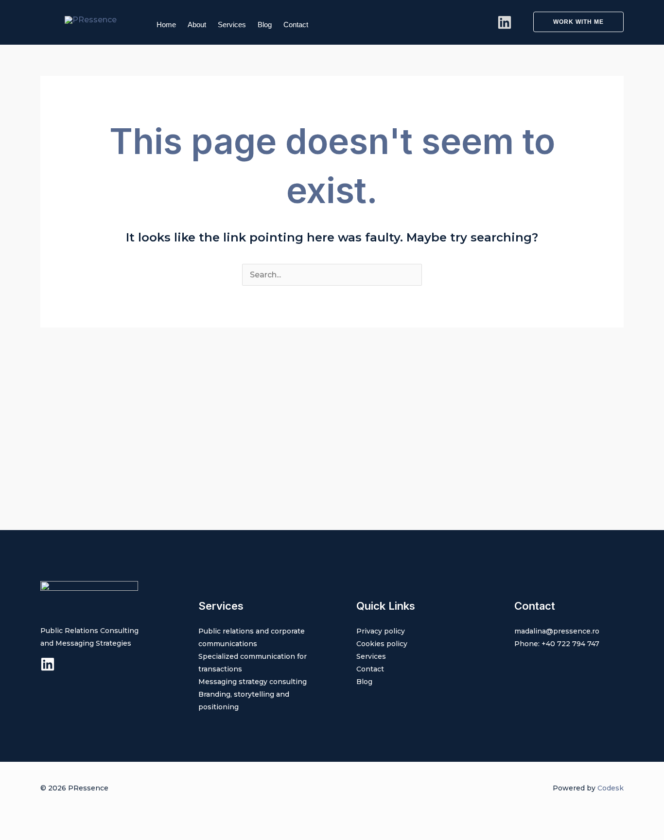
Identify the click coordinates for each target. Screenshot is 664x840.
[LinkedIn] (504, 22)
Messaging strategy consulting (252, 681)
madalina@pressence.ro (556, 631)
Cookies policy (381, 643)
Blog (265, 24)
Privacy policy (380, 631)
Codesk (610, 788)
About (197, 24)
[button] (573, 22)
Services (232, 24)
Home (166, 24)
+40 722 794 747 (570, 643)
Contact (295, 24)
